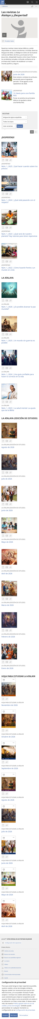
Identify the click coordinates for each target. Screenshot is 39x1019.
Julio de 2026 (6, 479)
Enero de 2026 (7, 668)
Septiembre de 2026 (9, 768)
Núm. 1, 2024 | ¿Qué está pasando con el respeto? (18, 201)
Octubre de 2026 (8, 736)
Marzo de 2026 (7, 605)
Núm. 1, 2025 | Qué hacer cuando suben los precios (19, 167)
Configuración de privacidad (25, 1010)
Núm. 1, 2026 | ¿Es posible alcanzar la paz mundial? (18, 308)
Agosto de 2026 (7, 447)
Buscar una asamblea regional (10, 958)
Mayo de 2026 (7, 542)
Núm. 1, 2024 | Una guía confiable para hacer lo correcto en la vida (17, 375)
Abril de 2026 (6, 573)
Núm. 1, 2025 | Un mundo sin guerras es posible (18, 341)
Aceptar (5, 1015)
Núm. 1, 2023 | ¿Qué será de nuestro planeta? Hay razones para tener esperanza (19, 235)
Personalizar (23, 1015)
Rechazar (14, 1015)
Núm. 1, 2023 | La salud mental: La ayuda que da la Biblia (18, 409)
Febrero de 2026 (8, 636)
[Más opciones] (36, 6)
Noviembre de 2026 (9, 705)
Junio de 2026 (18, 74)
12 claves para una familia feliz (24, 94)
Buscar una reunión (8, 954)
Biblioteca (5, 6)
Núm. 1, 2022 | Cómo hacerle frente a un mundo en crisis (18, 268)
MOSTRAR (5, 114)
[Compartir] (32, 6)
